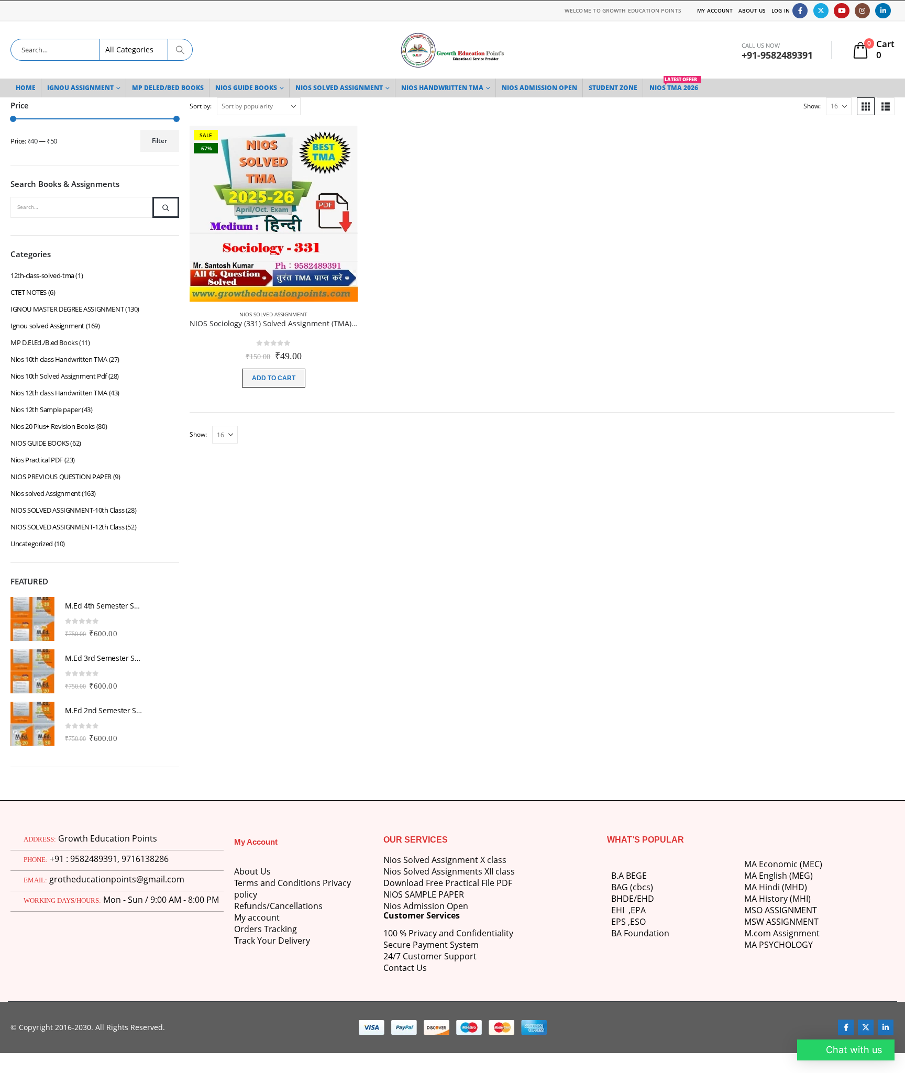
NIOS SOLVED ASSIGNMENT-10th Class (67, 510)
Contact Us (405, 968)
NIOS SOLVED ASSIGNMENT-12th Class (67, 527)
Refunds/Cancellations (278, 906)
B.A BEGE (629, 875)
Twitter (866, 1027)
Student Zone (613, 87)
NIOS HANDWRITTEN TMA (442, 87)
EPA (638, 910)
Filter (159, 140)
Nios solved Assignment (273, 314)
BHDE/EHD (632, 898)
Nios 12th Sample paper (45, 409)
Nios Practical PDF (36, 459)
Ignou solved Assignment (47, 325)
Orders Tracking (265, 929)
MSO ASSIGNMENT (780, 910)
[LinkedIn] (882, 10)
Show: (812, 106)
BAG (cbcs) (632, 887)
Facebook (846, 1027)
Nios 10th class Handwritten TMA (58, 359)
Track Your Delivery (272, 940)
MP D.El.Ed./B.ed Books (44, 342)
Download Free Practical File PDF (447, 883)
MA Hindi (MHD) (775, 887)
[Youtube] (841, 10)
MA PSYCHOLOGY (779, 944)
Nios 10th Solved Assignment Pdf (58, 376)
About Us (752, 10)
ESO (638, 921)
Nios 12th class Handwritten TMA (58, 392)
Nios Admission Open (425, 906)
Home (26, 87)
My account (257, 917)
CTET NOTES (28, 292)
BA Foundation (640, 933)
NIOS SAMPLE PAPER (423, 894)
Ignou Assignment (80, 87)
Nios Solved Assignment (339, 87)
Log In (780, 10)
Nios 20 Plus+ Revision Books (52, 426)
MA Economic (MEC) (783, 864)
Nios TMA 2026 (673, 85)
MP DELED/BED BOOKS (168, 87)
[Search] (180, 49)
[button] (866, 106)
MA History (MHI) (777, 898)
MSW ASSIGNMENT (781, 921)
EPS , (620, 921)
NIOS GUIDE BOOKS (246, 87)
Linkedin (885, 1027)
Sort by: (201, 106)
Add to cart (273, 378)
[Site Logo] (452, 50)
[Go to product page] (32, 619)
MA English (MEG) (778, 875)
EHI (619, 910)
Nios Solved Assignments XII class (449, 871)
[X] (821, 10)
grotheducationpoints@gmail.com (116, 879)
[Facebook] (800, 10)
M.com (757, 933)
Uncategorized (31, 543)
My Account (715, 10)
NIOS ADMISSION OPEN (539, 87)
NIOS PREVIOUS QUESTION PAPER (61, 476)
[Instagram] (862, 10)
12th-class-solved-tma (42, 275)
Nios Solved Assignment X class (444, 860)
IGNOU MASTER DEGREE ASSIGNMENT (67, 309)
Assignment (795, 933)
